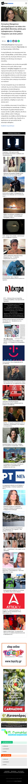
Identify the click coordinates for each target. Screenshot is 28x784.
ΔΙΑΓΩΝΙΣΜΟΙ (6, 748)
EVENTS (4, 751)
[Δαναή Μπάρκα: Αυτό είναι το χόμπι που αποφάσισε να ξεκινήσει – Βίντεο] (14, 435)
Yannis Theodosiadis (18, 781)
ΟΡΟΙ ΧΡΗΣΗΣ (20, 771)
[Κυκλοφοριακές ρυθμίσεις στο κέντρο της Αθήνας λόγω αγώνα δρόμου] (14, 581)
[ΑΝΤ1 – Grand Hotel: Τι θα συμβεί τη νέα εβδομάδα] (14, 540)
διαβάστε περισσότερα (7, 126)
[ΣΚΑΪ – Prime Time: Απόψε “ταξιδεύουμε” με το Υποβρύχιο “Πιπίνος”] (14, 226)
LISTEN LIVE (5, 746)
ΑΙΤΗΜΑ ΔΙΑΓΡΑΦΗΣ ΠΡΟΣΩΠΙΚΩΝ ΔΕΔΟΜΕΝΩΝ (14, 772)
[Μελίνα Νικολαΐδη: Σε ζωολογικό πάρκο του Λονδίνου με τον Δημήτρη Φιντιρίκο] (14, 373)
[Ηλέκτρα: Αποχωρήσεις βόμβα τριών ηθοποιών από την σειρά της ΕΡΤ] (14, 164)
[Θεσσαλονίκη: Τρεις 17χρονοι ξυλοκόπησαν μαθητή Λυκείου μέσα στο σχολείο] (14, 268)
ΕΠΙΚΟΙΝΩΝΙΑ (13, 771)
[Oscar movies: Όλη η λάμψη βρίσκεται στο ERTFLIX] (14, 353)
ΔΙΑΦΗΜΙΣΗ (7, 771)
